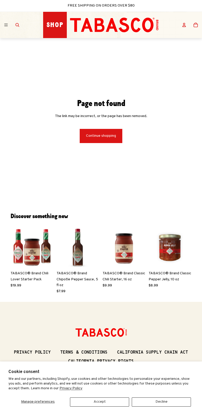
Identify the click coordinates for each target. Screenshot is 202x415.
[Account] (184, 25)
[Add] (45, 260)
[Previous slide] (16, 247)
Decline (161, 402)
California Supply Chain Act (152, 352)
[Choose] (91, 260)
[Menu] (6, 25)
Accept (100, 402)
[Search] (17, 25)
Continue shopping (101, 136)
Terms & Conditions (84, 352)
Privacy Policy (70, 388)
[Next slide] (47, 247)
